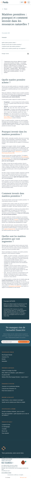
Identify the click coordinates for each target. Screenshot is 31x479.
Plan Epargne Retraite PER (8, 152)
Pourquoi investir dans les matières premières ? (12, 44)
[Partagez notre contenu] (28, 54)
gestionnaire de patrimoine (15, 286)
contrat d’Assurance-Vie (9, 229)
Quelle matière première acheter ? (9, 42)
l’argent (8, 116)
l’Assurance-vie (18, 151)
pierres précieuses (8, 117)
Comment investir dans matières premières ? (11, 46)
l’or (5, 116)
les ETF (16, 219)
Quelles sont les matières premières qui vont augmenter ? (14, 48)
